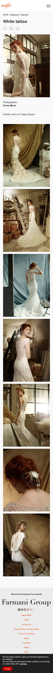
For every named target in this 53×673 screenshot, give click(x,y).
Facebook (27, 642)
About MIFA (26, 615)
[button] (5, 28)
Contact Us (26, 624)
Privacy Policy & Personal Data (26, 629)
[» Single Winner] (6, 5)
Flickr (26, 652)
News (26, 638)
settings (23, 664)
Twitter (26, 647)
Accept (7, 669)
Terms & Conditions (26, 633)
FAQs (26, 619)
